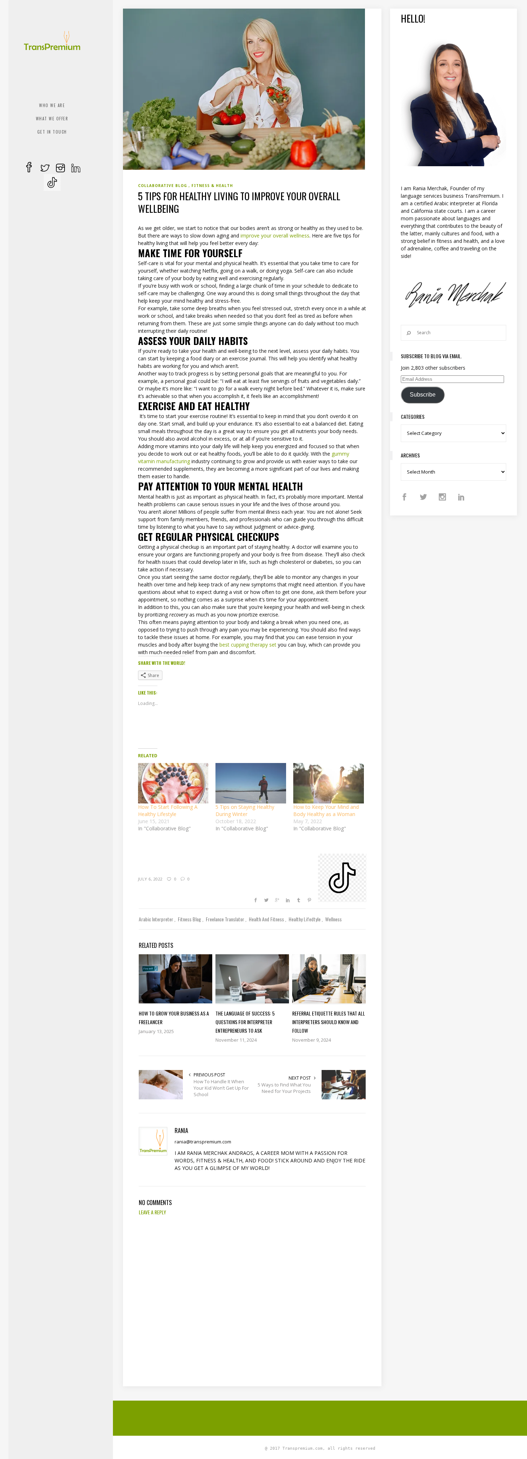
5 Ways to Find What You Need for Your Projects (284, 1087)
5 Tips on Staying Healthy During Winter (244, 810)
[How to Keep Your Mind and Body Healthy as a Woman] (328, 783)
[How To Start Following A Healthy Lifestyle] (173, 783)
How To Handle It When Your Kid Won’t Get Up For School (221, 1088)
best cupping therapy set (247, 644)
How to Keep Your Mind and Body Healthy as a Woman (326, 810)
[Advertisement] (320, 1417)
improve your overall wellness (275, 235)
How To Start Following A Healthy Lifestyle (168, 810)
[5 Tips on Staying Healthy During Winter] (250, 783)
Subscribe (423, 395)
